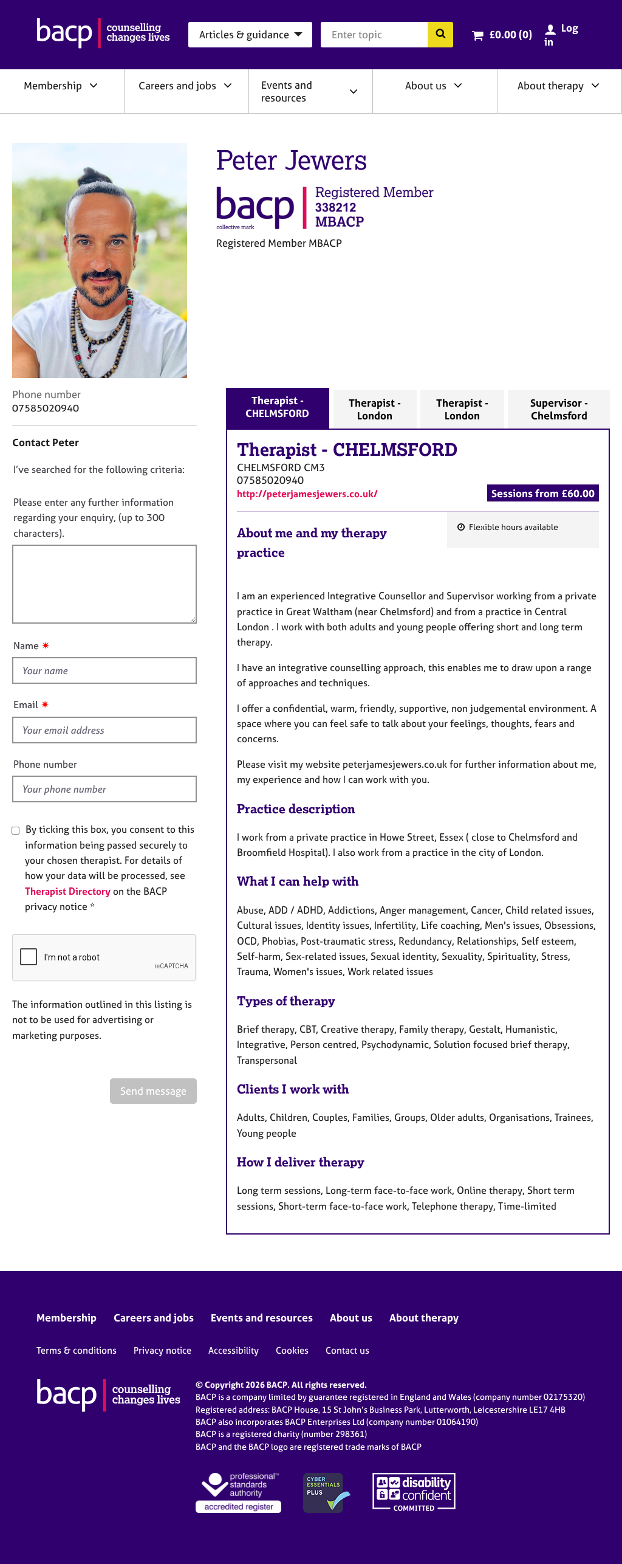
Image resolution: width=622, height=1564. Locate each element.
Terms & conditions (76, 1350)
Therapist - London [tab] (375, 409)
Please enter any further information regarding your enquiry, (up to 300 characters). (93, 517)
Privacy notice (162, 1350)
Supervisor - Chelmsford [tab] (559, 409)
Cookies (292, 1350)
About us (425, 85)
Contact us (347, 1350)
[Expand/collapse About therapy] (595, 85)
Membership (53, 85)
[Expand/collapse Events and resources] (353, 91)
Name (26, 645)
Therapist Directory (68, 891)
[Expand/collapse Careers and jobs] (227, 85)
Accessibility (233, 1350)
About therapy (551, 85)
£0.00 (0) (510, 34)
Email (25, 704)
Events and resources (286, 91)
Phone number (45, 764)
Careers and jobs (177, 85)
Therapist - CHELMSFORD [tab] (277, 406)
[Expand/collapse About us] (458, 85)
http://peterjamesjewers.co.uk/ (307, 493)
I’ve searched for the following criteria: (99, 469)
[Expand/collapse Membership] (93, 85)
